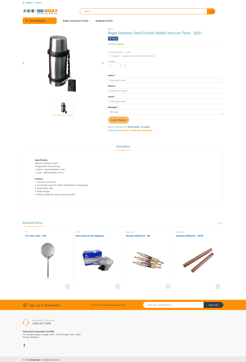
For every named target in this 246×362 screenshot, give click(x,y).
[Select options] (67, 286)
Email (111, 96)
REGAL (110, 29)
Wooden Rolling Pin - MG (138, 235)
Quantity (112, 61)
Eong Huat (130, 232)
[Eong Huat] (40, 11)
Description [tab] (123, 146)
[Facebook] (24, 345)
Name (112, 75)
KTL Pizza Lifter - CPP (35, 235)
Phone (112, 86)
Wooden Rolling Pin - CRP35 (189, 235)
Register (29, 2)
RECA (78, 232)
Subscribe (213, 305)
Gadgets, (126, 56)
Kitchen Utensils (146, 56)
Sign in (39, 2)
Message (113, 107)
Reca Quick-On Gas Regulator (90, 235)
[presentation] (219, 223)
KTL (26, 232)
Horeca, (134, 56)
